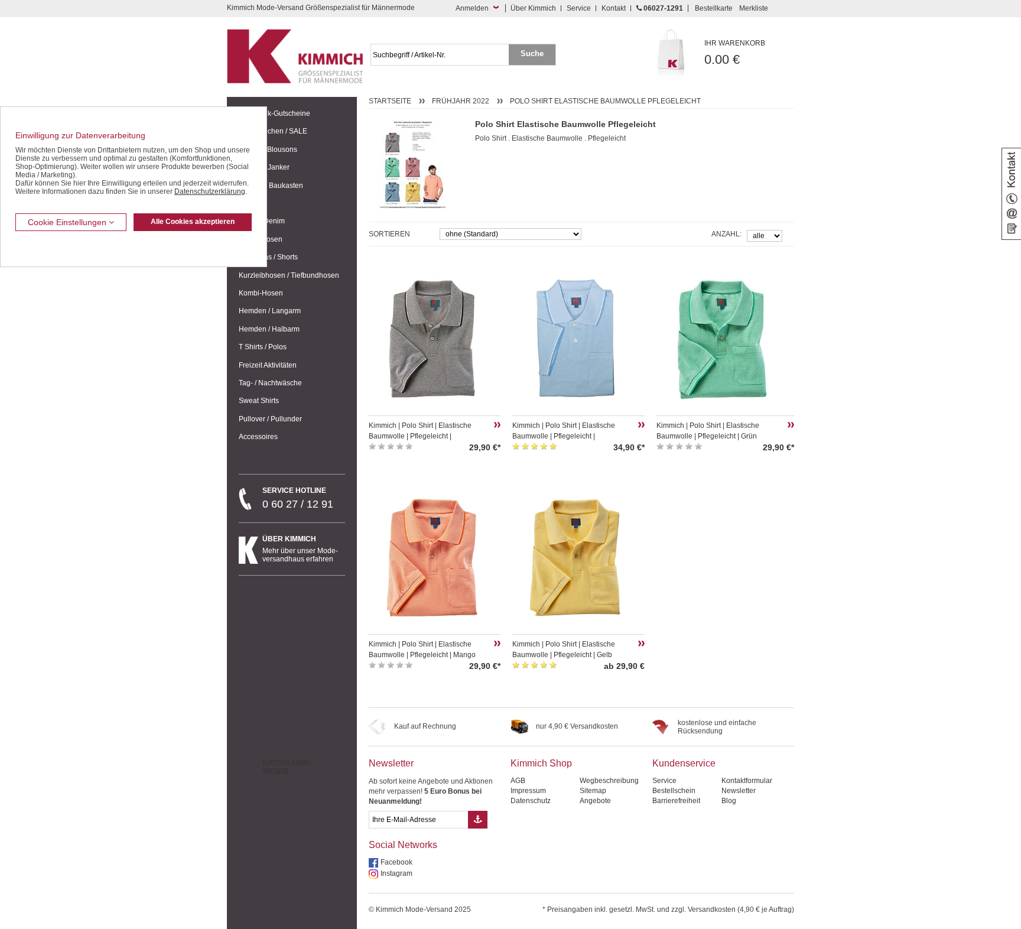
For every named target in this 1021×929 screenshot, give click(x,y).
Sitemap (593, 791)
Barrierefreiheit (676, 801)
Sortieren (389, 234)
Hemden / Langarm (270, 311)
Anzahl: (726, 234)
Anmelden (472, 8)
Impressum (528, 791)
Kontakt (613, 8)
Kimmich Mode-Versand (287, 766)
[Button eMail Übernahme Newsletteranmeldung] (477, 820)
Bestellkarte (714, 8)
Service (579, 8)
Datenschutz (530, 801)
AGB (517, 781)
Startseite (390, 101)
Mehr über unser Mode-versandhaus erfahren (300, 549)
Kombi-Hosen (261, 293)
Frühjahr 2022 (460, 101)
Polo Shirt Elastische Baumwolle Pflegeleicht (605, 101)
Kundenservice (684, 763)
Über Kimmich (533, 8)
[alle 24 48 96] (764, 235)
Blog (728, 801)
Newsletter (391, 763)
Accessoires (258, 437)
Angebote (595, 801)
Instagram (396, 873)
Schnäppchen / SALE (273, 131)
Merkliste (753, 8)
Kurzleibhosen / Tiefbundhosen (289, 275)
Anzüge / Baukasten (271, 185)
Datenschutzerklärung (209, 191)
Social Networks (403, 845)
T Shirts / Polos (263, 347)
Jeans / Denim (262, 221)
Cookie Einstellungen (68, 222)
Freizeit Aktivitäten (268, 365)
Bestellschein (673, 791)
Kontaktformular (746, 781)
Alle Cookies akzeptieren (193, 221)
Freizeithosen (260, 239)
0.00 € (734, 53)
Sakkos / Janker (264, 167)
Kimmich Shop (541, 763)
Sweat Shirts (259, 401)
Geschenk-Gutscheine (274, 113)
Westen (251, 203)
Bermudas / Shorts (268, 257)
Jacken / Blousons (268, 149)
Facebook (396, 862)
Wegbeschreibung (609, 781)
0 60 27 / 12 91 (297, 498)
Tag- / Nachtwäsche (270, 383)
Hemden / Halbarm (269, 329)
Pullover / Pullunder (270, 419)
